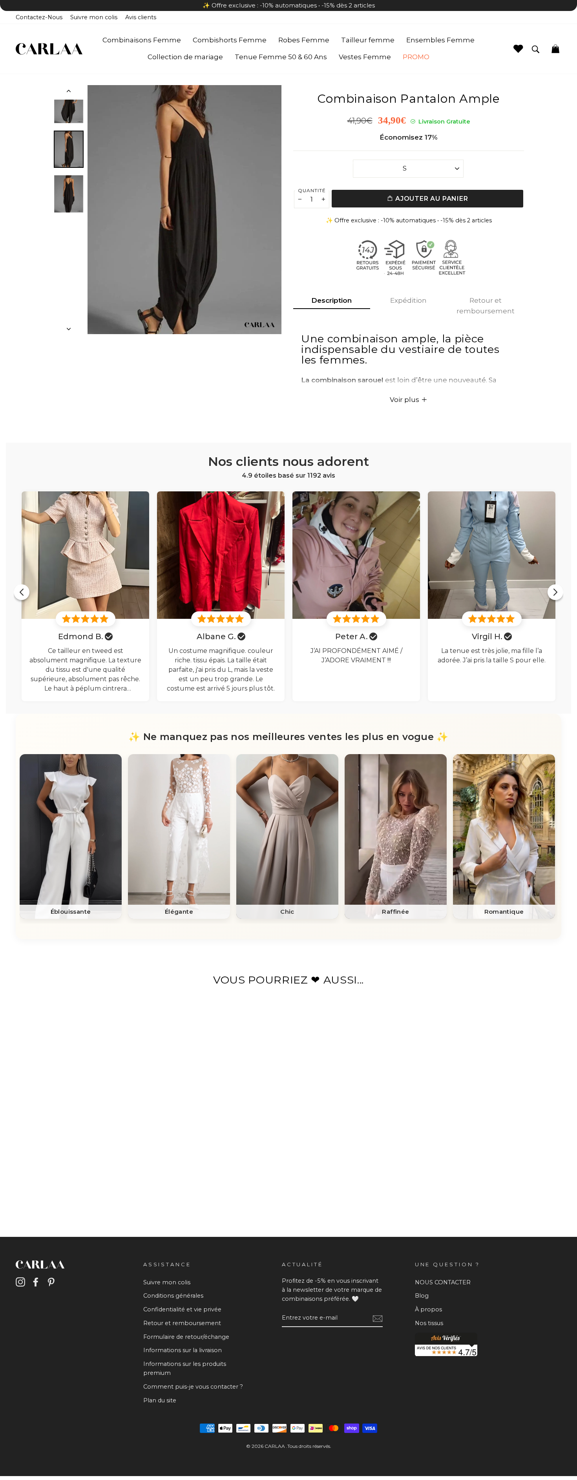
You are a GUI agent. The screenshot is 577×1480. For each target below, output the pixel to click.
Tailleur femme (367, 40)
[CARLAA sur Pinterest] (51, 1281)
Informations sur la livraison (182, 1350)
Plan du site (159, 1400)
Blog (422, 1295)
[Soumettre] (377, 1318)
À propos (428, 1309)
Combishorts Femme (230, 40)
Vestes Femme (365, 57)
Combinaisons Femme (141, 40)
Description (331, 300)
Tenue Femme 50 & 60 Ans (281, 57)
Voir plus (405, 400)
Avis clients (140, 17)
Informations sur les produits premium (184, 1368)
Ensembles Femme (440, 40)
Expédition (408, 300)
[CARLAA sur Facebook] (35, 1281)
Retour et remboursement (485, 305)
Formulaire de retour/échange (186, 1336)
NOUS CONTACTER (443, 1282)
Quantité (312, 190)
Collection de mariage (185, 57)
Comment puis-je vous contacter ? (193, 1386)
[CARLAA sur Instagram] (20, 1281)
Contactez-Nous (39, 17)
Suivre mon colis (93, 17)
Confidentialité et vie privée (182, 1309)
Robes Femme (303, 40)
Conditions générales (173, 1295)
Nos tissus (429, 1323)
